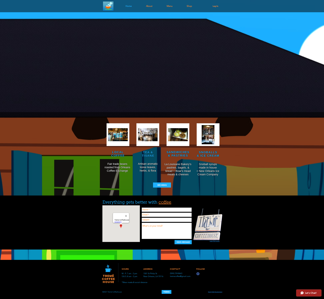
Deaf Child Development (215, 292)
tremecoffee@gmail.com (180, 276)
